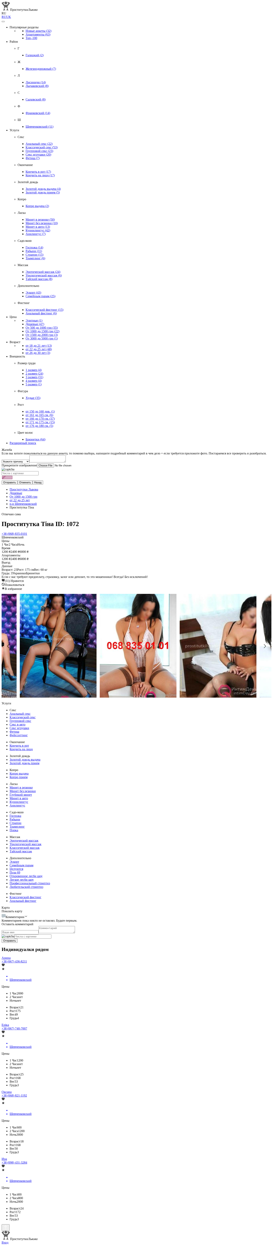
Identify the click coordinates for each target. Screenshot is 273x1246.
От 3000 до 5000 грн (42, 338)
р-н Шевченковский (23, 504)
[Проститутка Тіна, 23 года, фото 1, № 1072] (136, 646)
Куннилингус (38, 230)
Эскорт (33, 292)
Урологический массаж (44, 275)
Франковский (38, 113)
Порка (14, 830)
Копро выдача (37, 206)
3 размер (34, 377)
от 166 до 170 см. (40, 418)
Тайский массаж (39, 279)
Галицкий (35, 55)
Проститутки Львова (24, 489)
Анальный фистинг (41, 313)
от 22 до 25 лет (39, 349)
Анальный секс (39, 143)
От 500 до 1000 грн (42, 327)
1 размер (34, 370)
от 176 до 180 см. (39, 426)
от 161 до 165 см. (39, 415)
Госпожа (34, 247)
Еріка (5, 1025)
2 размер (34, 373)
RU (4, 17)
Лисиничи (36, 82)
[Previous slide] (8, 646)
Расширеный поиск (23, 443)
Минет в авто (38, 226)
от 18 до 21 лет (39, 345)
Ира (4, 1159)
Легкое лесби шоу (22, 879)
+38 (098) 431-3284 (14, 1162)
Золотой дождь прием (43, 192)
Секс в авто (17, 724)
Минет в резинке (40, 219)
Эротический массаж (43, 271)
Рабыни (34, 251)
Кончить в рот (38, 171)
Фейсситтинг (19, 735)
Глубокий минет (21, 794)
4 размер (34, 380)
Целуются (16, 869)
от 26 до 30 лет (38, 352)
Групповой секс (39, 151)
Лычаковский (37, 86)
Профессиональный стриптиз (30, 883)
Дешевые (35, 324)
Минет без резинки (42, 223)
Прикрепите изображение (19, 465)
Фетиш (33, 158)
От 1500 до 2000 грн (42, 335)
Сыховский (36, 99)
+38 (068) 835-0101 (14, 533)
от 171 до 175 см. (40, 422)
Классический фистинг (44, 309)
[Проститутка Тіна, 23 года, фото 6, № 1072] (57, 646)
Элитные (34, 320)
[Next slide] (264, 646)
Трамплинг (35, 258)
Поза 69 (15, 872)
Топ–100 (31, 38)
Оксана (7, 1092)
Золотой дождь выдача (43, 189)
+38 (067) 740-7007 (14, 1028)
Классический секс (42, 147)
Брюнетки (35, 439)
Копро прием (19, 777)
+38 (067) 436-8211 (14, 961)
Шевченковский (39, 126)
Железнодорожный (41, 68)
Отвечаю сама (11, 514)
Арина (6, 958)
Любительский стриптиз (26, 887)
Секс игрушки (38, 154)
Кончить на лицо (40, 175)
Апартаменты (38, 34)
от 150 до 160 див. (40, 411)
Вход (5, 1242)
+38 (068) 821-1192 (14, 1095)
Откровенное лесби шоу (26, 876)
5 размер (34, 384)
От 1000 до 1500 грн (42, 331)
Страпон (34, 254)
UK (8, 17)
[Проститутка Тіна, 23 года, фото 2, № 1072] (216, 646)
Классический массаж (25, 847)
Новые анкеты (38, 31)
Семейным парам (40, 296)
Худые (33, 398)
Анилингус (36, 234)
